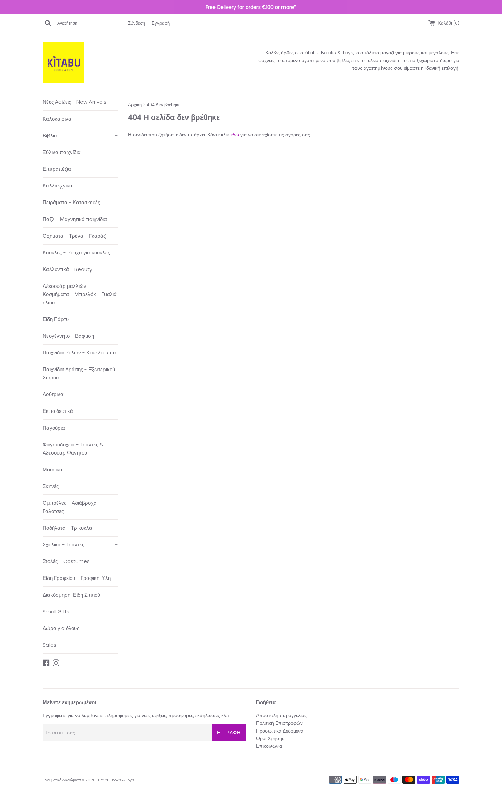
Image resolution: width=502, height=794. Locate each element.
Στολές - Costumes (66, 561)
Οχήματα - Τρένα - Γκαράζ (74, 235)
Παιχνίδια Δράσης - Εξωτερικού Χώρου (79, 373)
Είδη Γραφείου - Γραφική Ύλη (77, 578)
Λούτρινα (53, 394)
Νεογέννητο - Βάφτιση (68, 335)
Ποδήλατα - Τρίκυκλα (67, 527)
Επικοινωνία (269, 745)
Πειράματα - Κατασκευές (71, 202)
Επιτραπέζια (80, 168)
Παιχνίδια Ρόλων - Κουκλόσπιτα (79, 352)
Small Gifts (56, 611)
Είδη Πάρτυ (80, 319)
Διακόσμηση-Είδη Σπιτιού (71, 594)
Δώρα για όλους (61, 628)
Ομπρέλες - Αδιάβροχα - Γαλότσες (80, 507)
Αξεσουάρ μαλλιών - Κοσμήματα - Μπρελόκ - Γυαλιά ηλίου (80, 294)
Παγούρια (54, 427)
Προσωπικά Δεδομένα (279, 730)
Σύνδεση (136, 23)
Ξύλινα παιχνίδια (62, 152)
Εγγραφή (161, 23)
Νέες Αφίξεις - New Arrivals (75, 102)
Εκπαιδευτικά (58, 411)
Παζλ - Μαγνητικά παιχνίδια (75, 219)
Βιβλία (80, 135)
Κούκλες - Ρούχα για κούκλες (76, 252)
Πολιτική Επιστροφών (279, 723)
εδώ (235, 134)
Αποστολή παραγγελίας (281, 715)
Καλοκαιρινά (80, 118)
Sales (49, 645)
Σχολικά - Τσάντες (80, 544)
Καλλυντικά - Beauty (67, 269)
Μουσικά (52, 469)
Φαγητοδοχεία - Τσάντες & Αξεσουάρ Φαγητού (73, 448)
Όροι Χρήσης (270, 738)
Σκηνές (51, 486)
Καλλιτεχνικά (57, 185)
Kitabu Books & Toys (115, 780)
